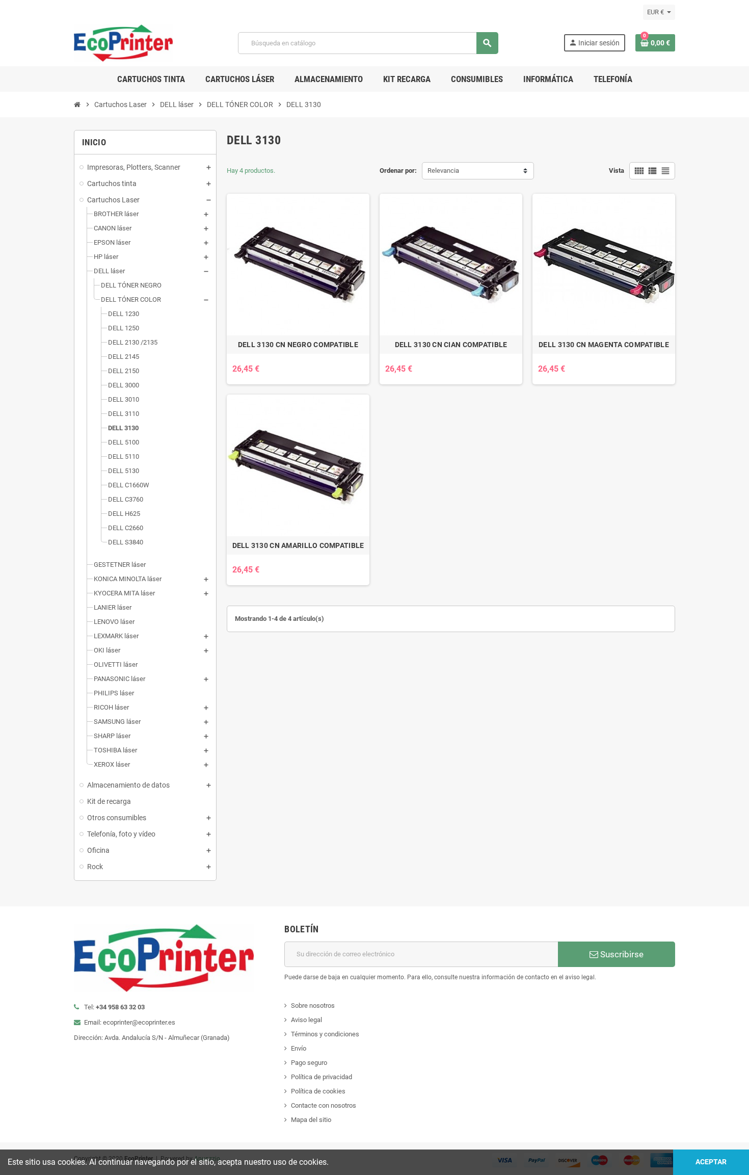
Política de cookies (318, 1091)
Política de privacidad (321, 1077)
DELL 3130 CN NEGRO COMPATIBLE (298, 345)
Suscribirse (621, 954)
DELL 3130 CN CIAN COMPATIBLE (451, 345)
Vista (616, 170)
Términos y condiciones (325, 1034)
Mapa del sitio (311, 1120)
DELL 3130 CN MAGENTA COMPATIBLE (604, 345)
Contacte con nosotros (323, 1105)
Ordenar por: (398, 170)
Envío (298, 1048)
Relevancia (443, 170)
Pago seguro (309, 1062)
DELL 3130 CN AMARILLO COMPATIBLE (298, 545)
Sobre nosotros (313, 1005)
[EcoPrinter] (123, 42)
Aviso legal (306, 1020)
